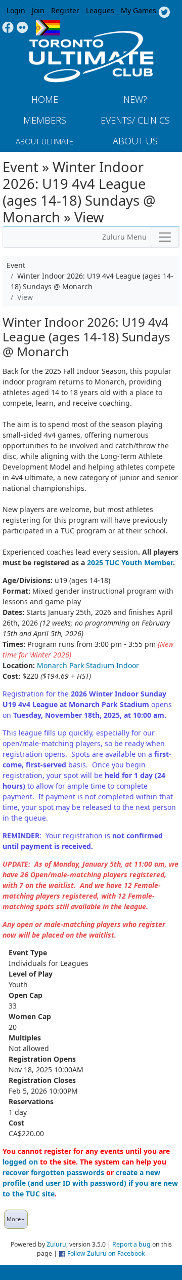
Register (65, 10)
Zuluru (56, 1244)
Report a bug (131, 1244)
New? (135, 99)
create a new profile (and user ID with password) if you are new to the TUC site (90, 1183)
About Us (135, 141)
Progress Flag (48, 27)
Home (44, 99)
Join (38, 10)
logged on (20, 1162)
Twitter (164, 12)
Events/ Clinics (135, 120)
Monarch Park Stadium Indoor (88, 665)
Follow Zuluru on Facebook (106, 1253)
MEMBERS (44, 120)
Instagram (22, 27)
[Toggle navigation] (165, 237)
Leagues (100, 10)
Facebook (8, 27)
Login (16, 10)
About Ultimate (44, 141)
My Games (138, 10)
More (14, 1219)
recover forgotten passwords (53, 1172)
